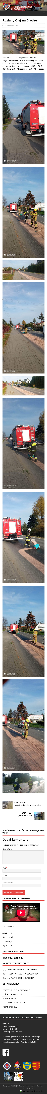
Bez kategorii (8, 937)
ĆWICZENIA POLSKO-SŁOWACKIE (16, 990)
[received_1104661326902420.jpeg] (23, 631)
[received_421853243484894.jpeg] (23, 118)
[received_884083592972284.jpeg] (23, 443)
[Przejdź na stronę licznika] (32, 1091)
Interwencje (7, 941)
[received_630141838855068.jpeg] (23, 270)
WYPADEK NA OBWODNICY (26, 974)
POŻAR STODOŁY (10, 1007)
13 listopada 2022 (11, 25)
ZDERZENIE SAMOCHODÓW (14, 1002)
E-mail (5, 875)
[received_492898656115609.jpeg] (23, 212)
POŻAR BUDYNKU (10, 998)
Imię (4, 868)
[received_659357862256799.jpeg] (23, 327)
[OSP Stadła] (23, 9)
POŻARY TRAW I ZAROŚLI (13, 994)
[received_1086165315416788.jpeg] (23, 537)
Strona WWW (8, 882)
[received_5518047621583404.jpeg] (23, 783)
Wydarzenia (7, 945)
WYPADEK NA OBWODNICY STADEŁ (22, 969)
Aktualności (7, 933)
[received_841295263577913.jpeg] (23, 385)
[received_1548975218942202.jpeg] (23, 725)
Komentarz (7, 849)
